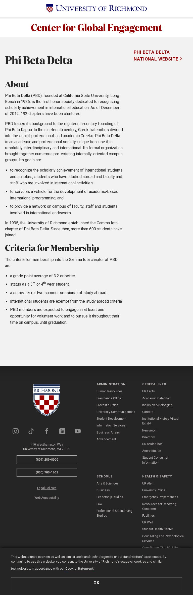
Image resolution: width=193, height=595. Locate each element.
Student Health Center (157, 529)
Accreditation (151, 451)
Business (103, 490)
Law (99, 504)
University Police (153, 490)
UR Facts (148, 391)
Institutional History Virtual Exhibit (160, 421)
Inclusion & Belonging (157, 405)
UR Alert (148, 483)
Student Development (111, 418)
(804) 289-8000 (47, 459)
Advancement (106, 439)
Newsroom (149, 430)
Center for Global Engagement (96, 27)
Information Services (110, 425)
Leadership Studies (109, 497)
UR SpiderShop (152, 444)
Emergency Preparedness (160, 497)
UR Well (147, 522)
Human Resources (109, 391)
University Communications (115, 412)
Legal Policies (47, 488)
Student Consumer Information (155, 460)
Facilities (148, 515)
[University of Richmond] (96, 8)
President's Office (108, 398)
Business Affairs (108, 432)
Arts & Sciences (107, 483)
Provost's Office (107, 405)
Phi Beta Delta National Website (157, 55)
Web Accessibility (46, 498)
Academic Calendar (156, 398)
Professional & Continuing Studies (114, 513)
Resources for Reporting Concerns (159, 506)
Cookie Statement (79, 568)
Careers (147, 412)
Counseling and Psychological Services (163, 538)
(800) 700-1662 (47, 472)
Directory (148, 437)
